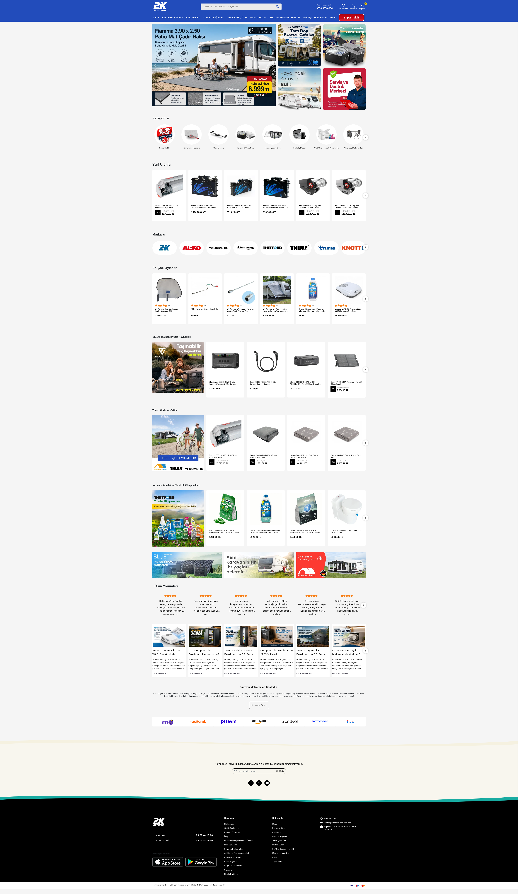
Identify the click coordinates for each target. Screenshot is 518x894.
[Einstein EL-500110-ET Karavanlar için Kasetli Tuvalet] (346, 509)
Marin (274, 824)
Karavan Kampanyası (232, 857)
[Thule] (272, 248)
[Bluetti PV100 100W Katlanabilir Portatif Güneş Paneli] (306, 360)
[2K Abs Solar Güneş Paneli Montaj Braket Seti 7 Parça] (349, 290)
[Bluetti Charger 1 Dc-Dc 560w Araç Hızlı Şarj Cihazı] (346, 360)
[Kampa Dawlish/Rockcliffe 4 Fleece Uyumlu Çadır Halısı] (266, 434)
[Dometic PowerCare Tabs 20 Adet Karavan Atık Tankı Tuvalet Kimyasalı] (266, 509)
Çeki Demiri (191, 148)
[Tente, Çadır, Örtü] (245, 134)
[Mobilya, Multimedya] (326, 134)
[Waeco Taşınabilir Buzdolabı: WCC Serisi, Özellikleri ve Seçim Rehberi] (313, 636)
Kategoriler (278, 818)
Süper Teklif (277, 862)
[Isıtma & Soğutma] (218, 134)
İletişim (227, 836)
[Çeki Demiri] (191, 134)
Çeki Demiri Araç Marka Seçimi (236, 853)
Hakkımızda (229, 824)
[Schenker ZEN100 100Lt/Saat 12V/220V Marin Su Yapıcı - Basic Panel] (241, 187)
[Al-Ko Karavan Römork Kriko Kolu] (169, 290)
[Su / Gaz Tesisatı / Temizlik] (299, 134)
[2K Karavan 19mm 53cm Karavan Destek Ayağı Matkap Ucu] (205, 290)
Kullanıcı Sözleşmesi (232, 832)
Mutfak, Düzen (272, 148)
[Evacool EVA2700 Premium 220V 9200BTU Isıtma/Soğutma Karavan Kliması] (313, 290)
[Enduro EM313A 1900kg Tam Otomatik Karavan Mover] (349, 187)
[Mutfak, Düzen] (272, 134)
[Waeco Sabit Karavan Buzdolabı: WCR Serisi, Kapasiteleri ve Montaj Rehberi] (241, 636)
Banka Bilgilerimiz (231, 862)
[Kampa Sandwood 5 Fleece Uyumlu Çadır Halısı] (346, 434)
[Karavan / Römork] (164, 134)
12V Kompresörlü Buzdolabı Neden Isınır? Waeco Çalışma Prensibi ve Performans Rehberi (204, 652)
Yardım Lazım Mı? (323, 5)
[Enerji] (353, 134)
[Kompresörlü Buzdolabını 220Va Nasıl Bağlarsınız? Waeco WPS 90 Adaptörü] (277, 636)
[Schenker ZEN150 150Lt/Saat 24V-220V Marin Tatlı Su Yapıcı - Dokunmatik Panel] (169, 187)
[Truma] (299, 248)
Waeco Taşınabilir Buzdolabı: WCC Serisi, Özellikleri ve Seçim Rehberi (311, 652)
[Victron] (218, 248)
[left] (152, 137)
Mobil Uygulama (230, 845)
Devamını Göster (259, 705)
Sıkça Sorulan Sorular (232, 866)
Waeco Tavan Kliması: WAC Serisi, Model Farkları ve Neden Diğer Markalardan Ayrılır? (167, 652)
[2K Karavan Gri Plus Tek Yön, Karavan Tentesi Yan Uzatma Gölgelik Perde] (241, 290)
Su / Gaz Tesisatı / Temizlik (299, 148)
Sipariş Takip (229, 870)
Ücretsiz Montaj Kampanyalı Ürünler (238, 841)
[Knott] (326, 248)
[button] (362, 7)
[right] (365, 196)
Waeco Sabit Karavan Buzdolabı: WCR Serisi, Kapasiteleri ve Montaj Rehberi (239, 652)
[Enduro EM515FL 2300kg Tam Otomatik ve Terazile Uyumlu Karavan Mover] (313, 187)
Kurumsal (229, 818)
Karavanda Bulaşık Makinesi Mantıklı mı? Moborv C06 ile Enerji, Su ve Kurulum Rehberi (348, 652)
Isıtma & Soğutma (218, 148)
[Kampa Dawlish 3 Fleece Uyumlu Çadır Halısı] (306, 434)
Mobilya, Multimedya (326, 148)
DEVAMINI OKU (160, 673)
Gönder (281, 771)
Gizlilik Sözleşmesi (231, 828)
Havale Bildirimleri (231, 874)
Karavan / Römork (164, 148)
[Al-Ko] (164, 248)
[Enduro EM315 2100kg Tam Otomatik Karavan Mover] (277, 187)
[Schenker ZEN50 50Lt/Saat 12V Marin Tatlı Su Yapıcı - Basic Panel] (205, 187)
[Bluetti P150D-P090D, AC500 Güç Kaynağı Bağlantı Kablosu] (225, 360)
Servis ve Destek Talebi (233, 849)
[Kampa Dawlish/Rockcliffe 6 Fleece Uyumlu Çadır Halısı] (225, 434)
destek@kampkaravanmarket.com (337, 823)
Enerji (353, 148)
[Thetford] (245, 248)
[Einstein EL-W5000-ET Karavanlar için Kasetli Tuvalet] (306, 509)
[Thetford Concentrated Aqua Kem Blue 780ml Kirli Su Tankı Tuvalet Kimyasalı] (277, 290)
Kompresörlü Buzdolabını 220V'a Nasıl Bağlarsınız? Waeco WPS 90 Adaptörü (276, 652)
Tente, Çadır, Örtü (246, 148)
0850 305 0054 (330, 819)
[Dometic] (191, 248)
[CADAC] (353, 248)
